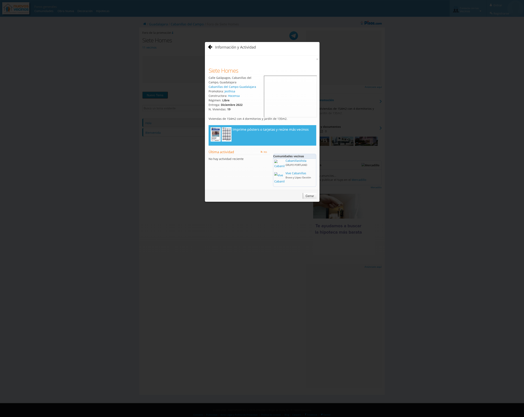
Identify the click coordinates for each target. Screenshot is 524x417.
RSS (265, 152)
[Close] (209, 46)
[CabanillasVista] (279, 164)
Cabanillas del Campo (223, 87)
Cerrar (310, 196)
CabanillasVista (296, 161)
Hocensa (234, 96)
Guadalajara (247, 87)
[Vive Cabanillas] (279, 178)
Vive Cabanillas (296, 173)
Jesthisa (230, 91)
